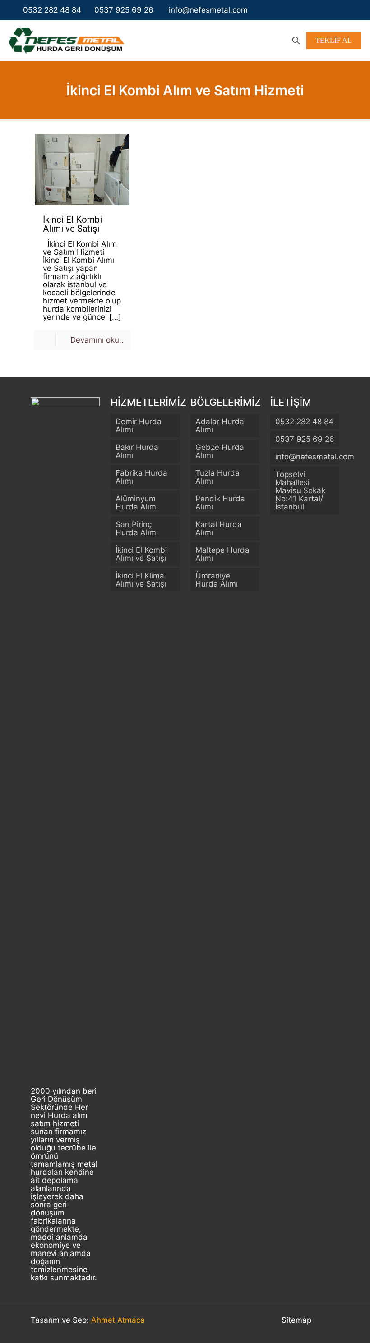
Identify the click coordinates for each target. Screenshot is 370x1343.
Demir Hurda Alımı (139, 425)
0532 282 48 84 (52, 9)
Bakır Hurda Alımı (137, 451)
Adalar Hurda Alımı (219, 425)
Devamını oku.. (97, 339)
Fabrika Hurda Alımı (141, 477)
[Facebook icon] (325, 10)
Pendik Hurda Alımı (220, 502)
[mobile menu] (264, 40)
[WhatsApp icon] (315, 10)
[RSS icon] (352, 10)
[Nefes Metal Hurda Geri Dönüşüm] (66, 40)
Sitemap (296, 1320)
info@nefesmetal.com (207, 9)
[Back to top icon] (329, 1321)
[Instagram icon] (334, 10)
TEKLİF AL (333, 40)
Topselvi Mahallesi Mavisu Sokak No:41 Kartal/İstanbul (300, 490)
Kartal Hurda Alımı (218, 528)
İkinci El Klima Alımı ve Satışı (141, 579)
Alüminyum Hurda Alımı (137, 502)
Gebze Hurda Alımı (219, 451)
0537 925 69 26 (123, 9)
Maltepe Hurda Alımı (222, 554)
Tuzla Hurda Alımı (217, 477)
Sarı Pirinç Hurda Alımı (137, 528)
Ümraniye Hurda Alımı (216, 579)
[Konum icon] (343, 10)
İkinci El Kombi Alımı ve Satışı (72, 224)
